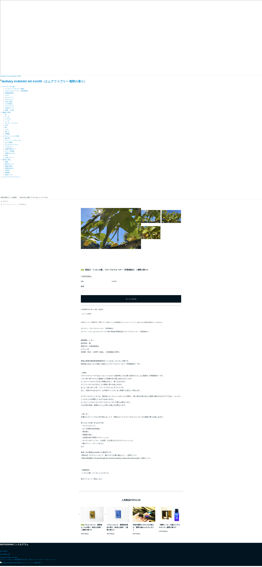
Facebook (3, 557)
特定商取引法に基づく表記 (23, 559)
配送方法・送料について (99, 322)
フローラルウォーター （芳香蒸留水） (15, 204)
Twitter (9, 557)
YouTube (14, 557)
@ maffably (3, 551)
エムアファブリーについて (11, 177)
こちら (99, 479)
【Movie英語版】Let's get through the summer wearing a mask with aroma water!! (110, 458)
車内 (108, 331)
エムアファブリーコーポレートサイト (44, 559)
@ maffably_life (5, 554)
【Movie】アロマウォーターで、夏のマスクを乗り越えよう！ (103, 455)
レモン (90, 331)
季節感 (113, 331)
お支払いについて (86, 322)
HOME (5, 201)
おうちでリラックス (100, 331)
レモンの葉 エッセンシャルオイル (95, 473)
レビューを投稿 (86, 314)
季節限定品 (119, 331)
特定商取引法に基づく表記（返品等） (93, 309)
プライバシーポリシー (7, 559)
